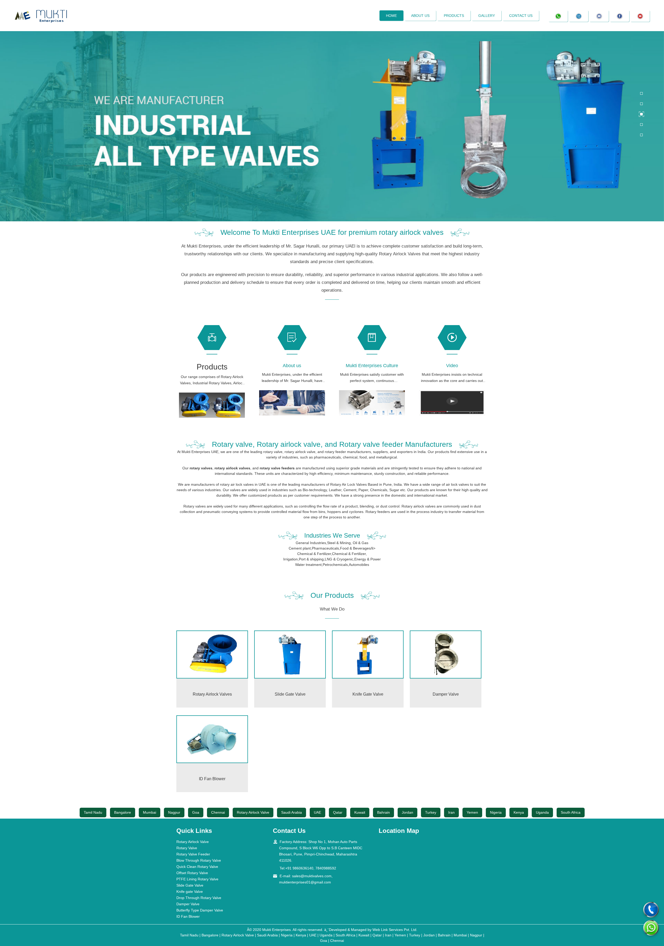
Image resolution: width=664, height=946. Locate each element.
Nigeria (496, 812)
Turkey (430, 812)
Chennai (218, 812)
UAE (317, 812)
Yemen (472, 812)
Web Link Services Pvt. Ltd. (394, 930)
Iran (451, 812)
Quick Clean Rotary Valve (197, 867)
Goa (195, 812)
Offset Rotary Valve (192, 873)
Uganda (542, 812)
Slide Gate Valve (189, 885)
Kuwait (359, 812)
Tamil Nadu (93, 812)
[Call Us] (651, 909)
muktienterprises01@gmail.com (305, 882)
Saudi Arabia (291, 812)
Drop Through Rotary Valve (198, 898)
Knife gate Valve (189, 891)
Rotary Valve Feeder (193, 854)
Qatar (337, 812)
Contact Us (520, 15)
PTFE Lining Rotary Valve (197, 879)
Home (391, 15)
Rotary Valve (186, 848)
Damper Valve (187, 904)
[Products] (212, 405)
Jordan (407, 812)
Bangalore (122, 812)
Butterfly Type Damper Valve (199, 910)
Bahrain (383, 812)
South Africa (570, 812)
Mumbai (149, 812)
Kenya (519, 812)
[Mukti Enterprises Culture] (372, 402)
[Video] (452, 402)
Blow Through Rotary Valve (198, 860)
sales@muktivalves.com (311, 876)
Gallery (486, 15)
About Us (420, 15)
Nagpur (174, 812)
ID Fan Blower (188, 916)
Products (454, 15)
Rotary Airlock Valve (253, 812)
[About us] (292, 402)
